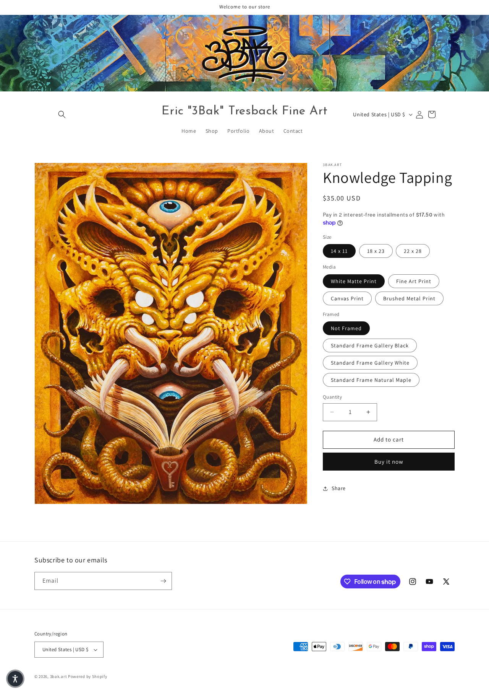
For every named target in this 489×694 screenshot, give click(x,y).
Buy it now (388, 461)
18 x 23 (376, 251)
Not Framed (346, 328)
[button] (61, 114)
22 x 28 (413, 251)
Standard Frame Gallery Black (370, 345)
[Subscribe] (163, 581)
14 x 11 (339, 251)
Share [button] (339, 488)
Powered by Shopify (87, 676)
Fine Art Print (413, 281)
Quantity (332, 397)
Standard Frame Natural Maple (371, 379)
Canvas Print (347, 298)
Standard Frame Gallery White (370, 362)
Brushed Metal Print (409, 298)
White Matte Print (354, 281)
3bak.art (58, 676)
